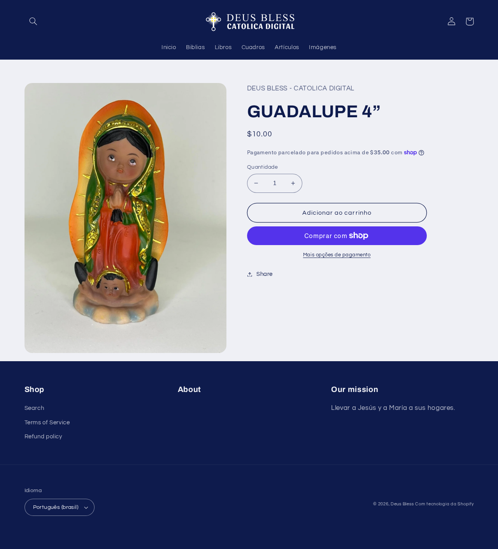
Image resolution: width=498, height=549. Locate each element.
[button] (33, 21)
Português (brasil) (56, 507)
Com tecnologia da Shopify (444, 504)
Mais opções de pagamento (337, 255)
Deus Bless (402, 504)
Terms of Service (47, 422)
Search (34, 408)
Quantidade (262, 167)
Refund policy (43, 437)
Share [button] (264, 274)
